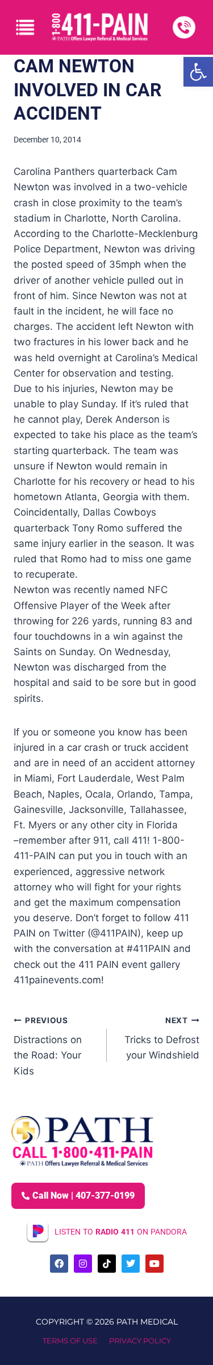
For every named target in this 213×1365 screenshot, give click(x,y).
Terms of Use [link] (70, 1340)
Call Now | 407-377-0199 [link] (83, 1195)
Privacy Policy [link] (140, 1340)
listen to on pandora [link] (121, 1231)
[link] (198, 72)
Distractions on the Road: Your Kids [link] (48, 1046)
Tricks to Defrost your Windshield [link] (161, 1038)
